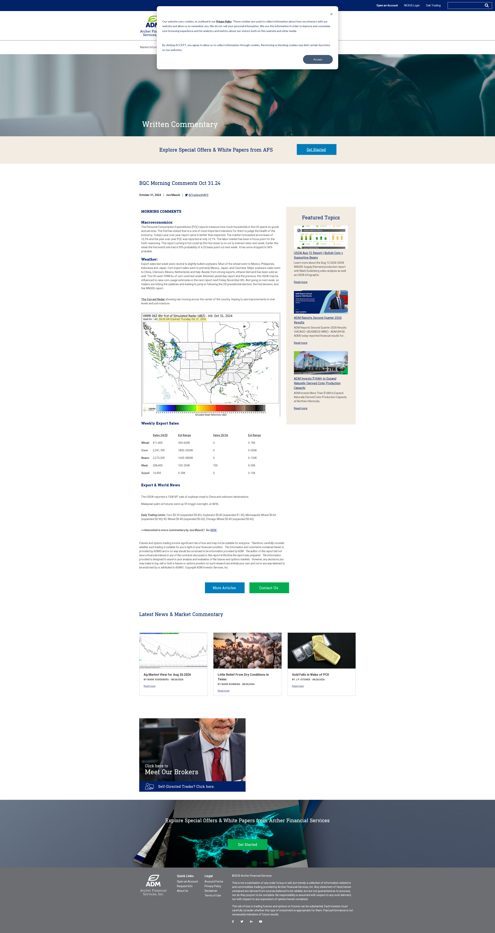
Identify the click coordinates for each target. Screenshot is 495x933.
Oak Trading (433, 5)
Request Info (185, 886)
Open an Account (387, 5)
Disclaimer (211, 890)
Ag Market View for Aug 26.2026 (167, 674)
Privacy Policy (213, 886)
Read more (300, 282)
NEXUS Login (412, 5)
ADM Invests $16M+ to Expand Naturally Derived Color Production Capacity (317, 383)
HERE (213, 530)
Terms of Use (213, 895)
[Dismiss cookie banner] (331, 14)
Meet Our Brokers (171, 769)
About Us (182, 890)
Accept (317, 59)
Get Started (316, 149)
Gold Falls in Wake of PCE (310, 674)
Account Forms (214, 881)
